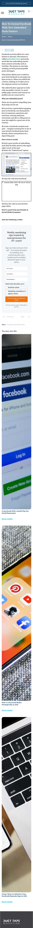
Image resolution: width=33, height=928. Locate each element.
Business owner (13, 287)
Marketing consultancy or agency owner (17, 292)
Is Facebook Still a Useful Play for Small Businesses (16, 429)
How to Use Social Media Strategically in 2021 (16, 620)
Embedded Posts (13, 59)
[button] (16, 289)
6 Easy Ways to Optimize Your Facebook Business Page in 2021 (16, 812)
